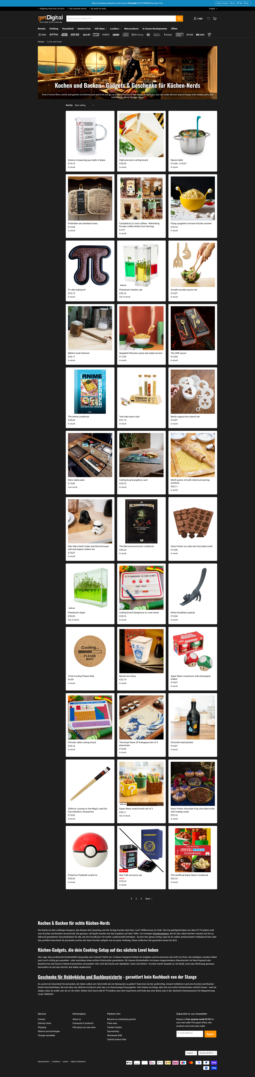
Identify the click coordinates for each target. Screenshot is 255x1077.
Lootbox (114, 28)
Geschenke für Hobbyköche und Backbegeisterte (80, 976)
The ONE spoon (178, 353)
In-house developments (155, 28)
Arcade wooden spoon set (184, 289)
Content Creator (114, 1027)
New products (131, 28)
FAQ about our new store (84, 1027)
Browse (41, 28)
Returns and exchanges (49, 1031)
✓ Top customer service (76, 9)
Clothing (53, 28)
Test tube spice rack (129, 416)
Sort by (69, 105)
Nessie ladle (177, 160)
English (212, 9)
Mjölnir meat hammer (79, 353)
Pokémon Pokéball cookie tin (82, 875)
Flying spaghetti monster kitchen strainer (191, 223)
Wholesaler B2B (114, 1035)
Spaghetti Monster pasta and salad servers (140, 353)
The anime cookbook (78, 416)
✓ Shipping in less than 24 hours (51, 9)
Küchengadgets (161, 933)
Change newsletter (46, 1035)
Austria (206, 1053)
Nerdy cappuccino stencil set (185, 416)
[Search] (179, 19)
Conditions (56, 1062)
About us (77, 1019)
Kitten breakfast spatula (183, 612)
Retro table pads (76, 480)
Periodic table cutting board (82, 742)
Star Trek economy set (130, 875)
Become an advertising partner (121, 1019)
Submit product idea (116, 1039)
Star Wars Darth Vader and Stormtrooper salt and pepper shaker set (88, 547)
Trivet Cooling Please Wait (81, 676)
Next (148, 898)
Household (68, 28)
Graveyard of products (83, 1023)
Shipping (42, 1027)
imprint (65, 1062)
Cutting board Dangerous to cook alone (139, 612)
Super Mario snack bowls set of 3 (136, 808)
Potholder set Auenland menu (83, 223)
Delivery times (44, 1023)
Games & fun (84, 28)
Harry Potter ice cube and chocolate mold (191, 546)
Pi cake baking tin (77, 289)
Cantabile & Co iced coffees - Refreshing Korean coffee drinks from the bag (139, 225)
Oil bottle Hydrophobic (182, 742)
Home (41, 41)
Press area (112, 1023)
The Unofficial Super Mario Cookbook (189, 875)
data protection (43, 1062)
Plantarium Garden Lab (130, 289)
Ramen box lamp (127, 676)
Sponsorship (113, 1031)
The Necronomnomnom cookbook (136, 546)
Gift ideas (100, 28)
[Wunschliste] (208, 18)
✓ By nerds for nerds (97, 9)
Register (210, 1034)
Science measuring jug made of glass (86, 160)
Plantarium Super (76, 612)
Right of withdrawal (78, 1062)
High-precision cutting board (133, 160)
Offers (174, 28)
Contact (41, 1019)
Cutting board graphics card (133, 480)
